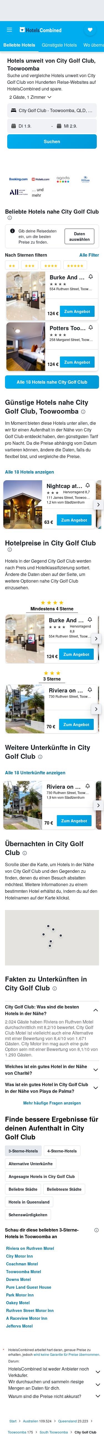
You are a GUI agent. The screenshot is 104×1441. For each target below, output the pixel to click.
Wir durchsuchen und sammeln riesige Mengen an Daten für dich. (46, 1384)
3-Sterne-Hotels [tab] (23, 1151)
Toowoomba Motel (23, 1271)
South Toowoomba (54, 1432)
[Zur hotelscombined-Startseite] (40, 29)
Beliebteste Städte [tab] (64, 1189)
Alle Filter (89, 255)
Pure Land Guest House (28, 1287)
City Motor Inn (19, 1256)
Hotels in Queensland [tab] (29, 1202)
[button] (9, 30)
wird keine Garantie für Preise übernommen (66, 1354)
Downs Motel (18, 1279)
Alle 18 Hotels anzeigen (29, 472)
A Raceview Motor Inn (26, 1318)
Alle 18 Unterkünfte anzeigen (35, 772)
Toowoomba (17, 1432)
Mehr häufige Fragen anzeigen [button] (52, 1103)
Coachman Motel (22, 1263)
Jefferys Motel (19, 1326)
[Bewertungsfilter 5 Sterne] (75, 267)
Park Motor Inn (20, 1295)
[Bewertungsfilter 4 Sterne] (50, 267)
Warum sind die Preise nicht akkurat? (44, 1396)
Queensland (67, 1421)
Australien (30, 1421)
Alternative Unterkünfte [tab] (31, 1163)
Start (12, 1421)
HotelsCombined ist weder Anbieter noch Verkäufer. (48, 1372)
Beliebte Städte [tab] (23, 1189)
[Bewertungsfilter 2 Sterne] (12, 267)
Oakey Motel (18, 1302)
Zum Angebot (77, 311)
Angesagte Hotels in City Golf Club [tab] (42, 1176)
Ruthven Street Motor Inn (30, 1310)
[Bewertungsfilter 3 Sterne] (30, 267)
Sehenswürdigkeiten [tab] (28, 1214)
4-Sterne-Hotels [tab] (62, 1151)
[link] (52, 382)
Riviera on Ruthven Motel (30, 1248)
